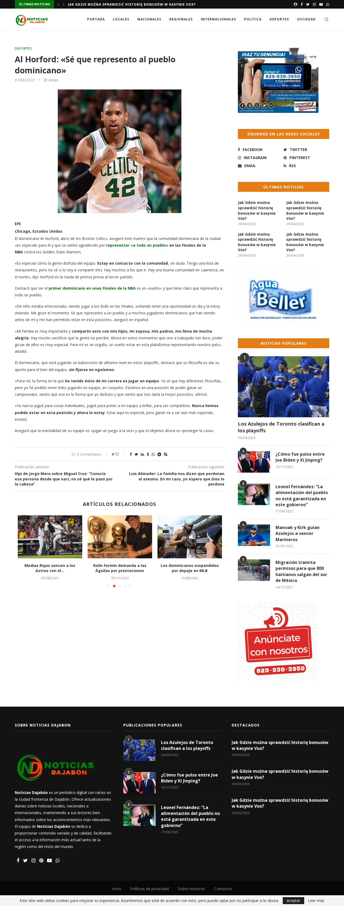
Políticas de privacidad (149, 888)
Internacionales (218, 19)
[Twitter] (307, 4)
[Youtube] (321, 4)
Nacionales (149, 19)
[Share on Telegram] (159, 454)
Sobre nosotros (191, 888)
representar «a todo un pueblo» (137, 245)
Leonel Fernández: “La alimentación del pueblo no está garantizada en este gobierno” (301, 496)
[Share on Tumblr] (148, 454)
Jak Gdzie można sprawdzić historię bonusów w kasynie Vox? (132, 4)
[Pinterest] (41, 860)
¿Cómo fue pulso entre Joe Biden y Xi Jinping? (300, 457)
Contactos (223, 888)
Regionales (181, 19)
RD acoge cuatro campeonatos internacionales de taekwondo (221, 568)
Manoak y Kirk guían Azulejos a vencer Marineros (297, 533)
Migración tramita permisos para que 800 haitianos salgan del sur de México (301, 571)
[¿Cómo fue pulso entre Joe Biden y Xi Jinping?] (254, 462)
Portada (96, 19)
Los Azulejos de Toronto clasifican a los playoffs (281, 427)
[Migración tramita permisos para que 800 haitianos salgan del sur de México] (254, 570)
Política (252, 19)
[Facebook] (302, 4)
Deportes (279, 19)
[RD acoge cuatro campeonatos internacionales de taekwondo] (220, 536)
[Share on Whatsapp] (153, 454)
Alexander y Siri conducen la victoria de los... (81, 568)
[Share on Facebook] (131, 454)
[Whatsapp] (327, 4)
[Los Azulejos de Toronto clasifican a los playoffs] (283, 386)
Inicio (116, 888)
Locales (121, 19)
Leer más (316, 901)
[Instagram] (314, 4)
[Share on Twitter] (136, 454)
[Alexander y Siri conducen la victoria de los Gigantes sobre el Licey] (81, 536)
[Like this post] (120, 454)
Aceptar (293, 900)
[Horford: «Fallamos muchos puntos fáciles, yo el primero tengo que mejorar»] (151, 536)
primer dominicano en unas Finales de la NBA (92, 288)
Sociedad (306, 19)
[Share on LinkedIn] (142, 454)
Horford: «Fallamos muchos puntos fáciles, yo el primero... (150, 568)
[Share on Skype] (165, 454)
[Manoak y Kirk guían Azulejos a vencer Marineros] (254, 535)
